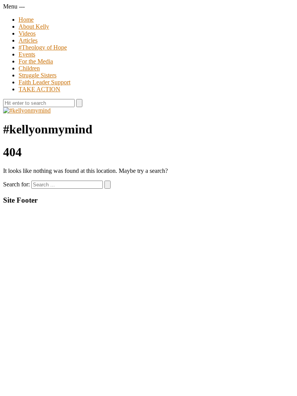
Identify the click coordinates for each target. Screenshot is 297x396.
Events (27, 54)
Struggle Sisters (37, 75)
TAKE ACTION (39, 89)
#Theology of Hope (43, 47)
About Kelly (34, 26)
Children (29, 68)
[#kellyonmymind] (27, 110)
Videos (27, 33)
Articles (28, 40)
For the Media (36, 61)
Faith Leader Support (44, 82)
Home (26, 19)
